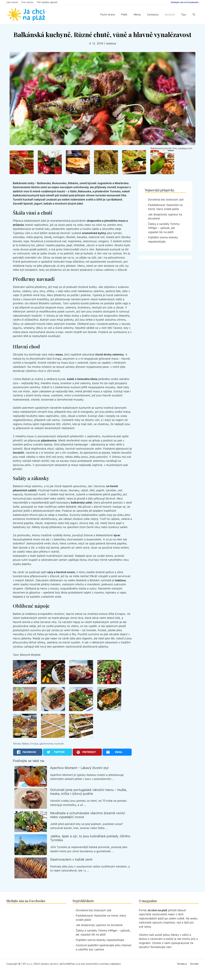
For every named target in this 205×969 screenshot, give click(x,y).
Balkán (25, 743)
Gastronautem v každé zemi (71, 859)
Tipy (183, 14)
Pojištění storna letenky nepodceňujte (100, 940)
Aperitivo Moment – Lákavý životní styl (79, 768)
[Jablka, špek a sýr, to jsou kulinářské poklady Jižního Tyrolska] (30, 854)
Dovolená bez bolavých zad (166, 199)
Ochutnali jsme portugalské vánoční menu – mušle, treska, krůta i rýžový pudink (88, 792)
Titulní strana (107, 14)
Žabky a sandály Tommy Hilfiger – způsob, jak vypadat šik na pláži (164, 228)
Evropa (34, 743)
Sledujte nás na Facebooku (185, 2)
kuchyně (58, 743)
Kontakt (194, 963)
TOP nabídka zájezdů (47, 2)
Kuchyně (170, 14)
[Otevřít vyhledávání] (194, 14)
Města (137, 14)
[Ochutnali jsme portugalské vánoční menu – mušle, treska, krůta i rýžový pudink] (30, 807)
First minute (27, 2)
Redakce (182, 963)
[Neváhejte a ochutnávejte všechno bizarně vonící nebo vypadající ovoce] (30, 831)
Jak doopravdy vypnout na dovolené (99, 925)
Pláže (124, 14)
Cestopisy (152, 14)
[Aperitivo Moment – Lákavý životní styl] (30, 785)
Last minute (12, 2)
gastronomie (46, 743)
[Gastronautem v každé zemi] (30, 877)
